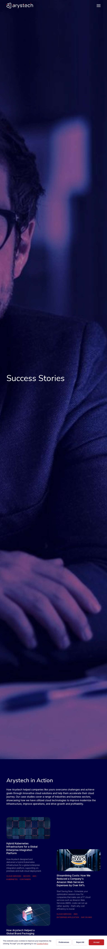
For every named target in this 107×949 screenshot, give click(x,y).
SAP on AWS (86, 917)
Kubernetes (12, 879)
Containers (25, 879)
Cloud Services (13, 876)
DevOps (26, 876)
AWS (34, 876)
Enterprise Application (68, 917)
